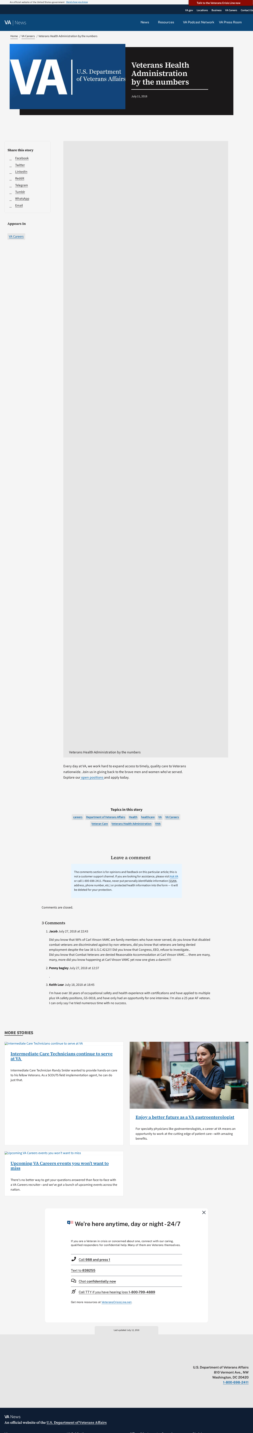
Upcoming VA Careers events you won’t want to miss (60, 1165)
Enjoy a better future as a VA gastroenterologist (185, 1117)
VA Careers (16, 236)
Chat (97, 1281)
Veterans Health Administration (131, 824)
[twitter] (210, 1359)
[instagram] (232, 1359)
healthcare (148, 817)
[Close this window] (204, 1212)
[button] (247, 22)
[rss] (218, 1359)
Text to (83, 1270)
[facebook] (225, 1359)
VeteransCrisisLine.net (116, 1302)
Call (94, 1260)
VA (160, 817)
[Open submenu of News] (151, 22)
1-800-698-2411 (236, 1382)
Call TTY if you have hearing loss (117, 1292)
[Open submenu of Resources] (176, 22)
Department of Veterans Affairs (105, 817)
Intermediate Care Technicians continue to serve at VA (62, 1056)
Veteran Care (99, 824)
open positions (92, 777)
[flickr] (247, 1359)
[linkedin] (239, 1359)
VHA (158, 824)
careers (77, 817)
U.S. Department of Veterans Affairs (76, 1422)
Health (133, 817)
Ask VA (174, 876)
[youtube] (203, 1359)
